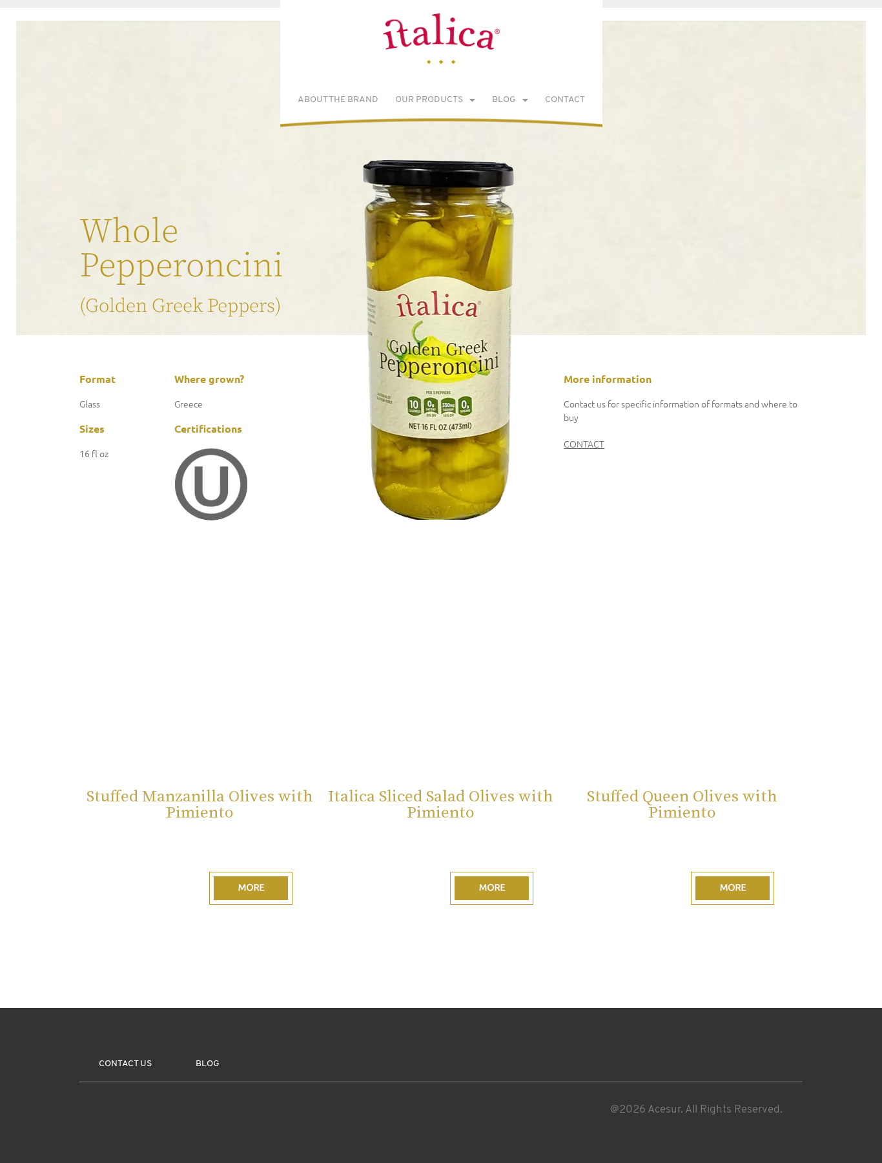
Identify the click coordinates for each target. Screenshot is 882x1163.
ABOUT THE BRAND (338, 100)
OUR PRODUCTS (429, 100)
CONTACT (565, 100)
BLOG (504, 100)
